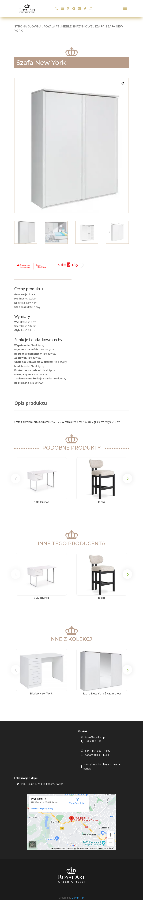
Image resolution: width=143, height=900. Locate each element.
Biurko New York (41, 693)
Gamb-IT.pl (78, 897)
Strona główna (27, 26)
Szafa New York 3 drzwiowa (101, 693)
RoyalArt (51, 26)
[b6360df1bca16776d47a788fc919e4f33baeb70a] (69, 267)
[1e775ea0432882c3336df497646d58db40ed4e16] (31, 269)
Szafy (99, 26)
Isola (101, 502)
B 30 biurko (41, 502)
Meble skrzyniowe (77, 26)
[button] (123, 83)
